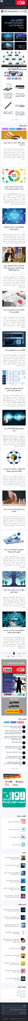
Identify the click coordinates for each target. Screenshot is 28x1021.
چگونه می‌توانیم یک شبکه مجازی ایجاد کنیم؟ (16, 65)
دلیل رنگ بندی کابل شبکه (14, 948)
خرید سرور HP (21, 991)
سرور (6, 1018)
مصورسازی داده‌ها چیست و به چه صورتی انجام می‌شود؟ (14, 550)
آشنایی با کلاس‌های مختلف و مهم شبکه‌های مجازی (20, 38)
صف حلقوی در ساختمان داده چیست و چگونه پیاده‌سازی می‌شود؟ (14, 470)
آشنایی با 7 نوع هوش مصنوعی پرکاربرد (14, 752)
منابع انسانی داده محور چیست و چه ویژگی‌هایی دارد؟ (14, 311)
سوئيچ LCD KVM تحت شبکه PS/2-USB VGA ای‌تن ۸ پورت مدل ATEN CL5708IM (8, 96)
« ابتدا (24, 653)
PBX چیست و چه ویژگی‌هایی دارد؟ (15, 350)
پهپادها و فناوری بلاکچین (16, 742)
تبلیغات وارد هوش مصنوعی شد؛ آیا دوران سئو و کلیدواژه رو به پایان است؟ (14, 24)
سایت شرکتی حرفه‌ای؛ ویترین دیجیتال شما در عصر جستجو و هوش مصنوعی (12, 925)
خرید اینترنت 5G (21, 993)
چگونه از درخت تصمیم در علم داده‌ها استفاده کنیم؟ (14, 591)
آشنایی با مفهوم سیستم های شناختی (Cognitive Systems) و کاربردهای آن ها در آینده (13, 763)
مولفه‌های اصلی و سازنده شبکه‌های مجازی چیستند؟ (8, 38)
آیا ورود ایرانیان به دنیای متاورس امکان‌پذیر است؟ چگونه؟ (13, 881)
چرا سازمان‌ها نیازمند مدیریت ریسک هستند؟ (14, 510)
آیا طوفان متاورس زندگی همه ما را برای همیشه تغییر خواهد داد (12, 873)
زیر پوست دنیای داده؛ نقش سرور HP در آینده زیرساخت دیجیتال (12, 963)
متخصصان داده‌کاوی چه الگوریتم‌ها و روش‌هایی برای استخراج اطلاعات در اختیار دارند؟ (13, 758)
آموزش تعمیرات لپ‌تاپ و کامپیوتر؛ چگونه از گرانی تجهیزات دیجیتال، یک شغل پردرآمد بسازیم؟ (11, 940)
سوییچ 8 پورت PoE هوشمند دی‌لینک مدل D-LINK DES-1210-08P (20, 95)
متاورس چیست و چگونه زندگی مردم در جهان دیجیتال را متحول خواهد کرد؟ (12, 896)
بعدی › (13, 656)
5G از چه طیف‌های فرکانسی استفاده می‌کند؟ (21, 47)
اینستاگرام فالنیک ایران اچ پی (14, 822)
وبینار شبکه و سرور (16, 844)
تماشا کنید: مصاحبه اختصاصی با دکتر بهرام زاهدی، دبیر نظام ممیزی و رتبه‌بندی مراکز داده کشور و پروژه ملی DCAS (12, 738)
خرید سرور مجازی (20, 995)
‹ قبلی (19, 653)
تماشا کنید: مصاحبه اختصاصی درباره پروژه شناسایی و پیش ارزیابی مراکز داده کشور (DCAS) (14, 268)
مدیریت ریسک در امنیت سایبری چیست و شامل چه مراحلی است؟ (14, 188)
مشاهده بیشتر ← (14, 120)
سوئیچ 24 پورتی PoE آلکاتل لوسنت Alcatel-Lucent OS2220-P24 (19, 113)
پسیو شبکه (22, 997)
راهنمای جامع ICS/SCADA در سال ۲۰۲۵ (14, 429)
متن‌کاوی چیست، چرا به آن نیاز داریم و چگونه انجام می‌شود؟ (14, 631)
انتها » (8, 656)
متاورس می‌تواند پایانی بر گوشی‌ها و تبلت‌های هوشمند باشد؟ (12, 858)
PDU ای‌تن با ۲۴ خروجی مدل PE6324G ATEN (8, 112)
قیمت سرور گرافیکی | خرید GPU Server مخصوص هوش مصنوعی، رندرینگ (11, 917)
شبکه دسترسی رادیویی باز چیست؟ (7, 47)
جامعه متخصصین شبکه (15, 837)
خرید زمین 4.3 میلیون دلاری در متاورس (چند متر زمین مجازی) (12, 888)
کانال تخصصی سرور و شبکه (14, 829)
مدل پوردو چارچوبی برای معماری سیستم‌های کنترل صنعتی (14, 389)
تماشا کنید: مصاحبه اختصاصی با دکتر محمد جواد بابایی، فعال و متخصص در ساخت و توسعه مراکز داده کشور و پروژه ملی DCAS (13, 732)
